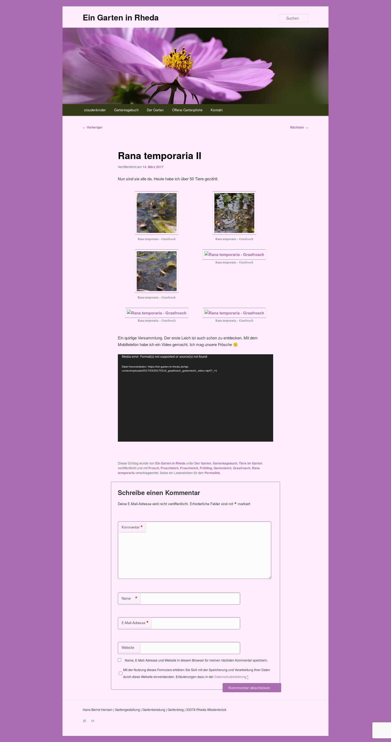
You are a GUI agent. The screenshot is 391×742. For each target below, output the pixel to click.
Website (128, 647)
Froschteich (189, 468)
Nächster (299, 127)
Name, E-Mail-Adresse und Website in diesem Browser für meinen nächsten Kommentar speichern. (196, 660)
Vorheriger (93, 127)
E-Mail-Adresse (135, 623)
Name (130, 598)
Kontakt (217, 109)
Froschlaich (169, 468)
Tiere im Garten (250, 463)
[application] (195, 398)
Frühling (206, 468)
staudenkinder (95, 109)
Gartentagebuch (126, 109)
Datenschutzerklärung (230, 676)
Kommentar (132, 527)
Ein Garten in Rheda (121, 17)
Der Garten (155, 109)
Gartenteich (222, 468)
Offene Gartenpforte (187, 109)
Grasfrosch (241, 468)
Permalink (212, 472)
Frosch (153, 468)
